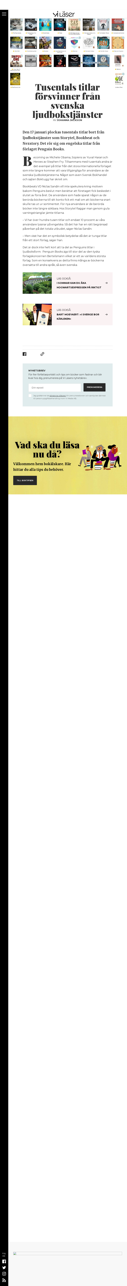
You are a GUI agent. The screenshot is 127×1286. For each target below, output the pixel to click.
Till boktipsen (25, 480)
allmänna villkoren (58, 395)
